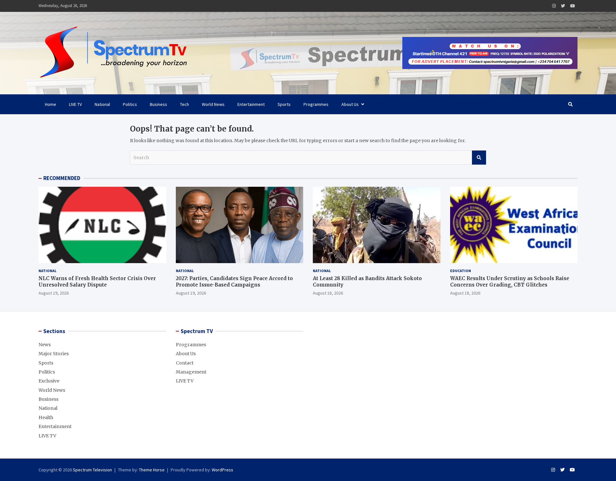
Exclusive (48, 381)
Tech (184, 104)
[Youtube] (573, 6)
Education (460, 270)
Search (479, 157)
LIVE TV (75, 104)
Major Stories (53, 353)
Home (50, 104)
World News (213, 104)
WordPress (222, 470)
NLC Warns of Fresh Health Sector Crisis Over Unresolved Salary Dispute (97, 281)
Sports (284, 104)
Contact (184, 363)
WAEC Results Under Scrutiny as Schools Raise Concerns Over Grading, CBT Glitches (509, 281)
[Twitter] (563, 6)
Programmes (316, 104)
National (102, 104)
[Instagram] (554, 6)
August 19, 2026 (53, 293)
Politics (130, 104)
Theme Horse (152, 470)
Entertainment (251, 104)
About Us (350, 104)
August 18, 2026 (328, 293)
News (44, 345)
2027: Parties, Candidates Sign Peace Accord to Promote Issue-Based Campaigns (234, 281)
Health (45, 417)
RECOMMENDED (61, 178)
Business (158, 104)
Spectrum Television (92, 470)
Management (191, 372)
